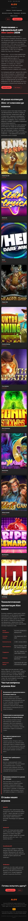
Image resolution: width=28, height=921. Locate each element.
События (8, 10)
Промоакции (16, 13)
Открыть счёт (17, 19)
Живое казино (14, 15)
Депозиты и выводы (7, 13)
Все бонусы (17, 87)
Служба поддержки (17, 10)
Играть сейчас (6, 87)
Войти (8, 19)
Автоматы (23, 13)
